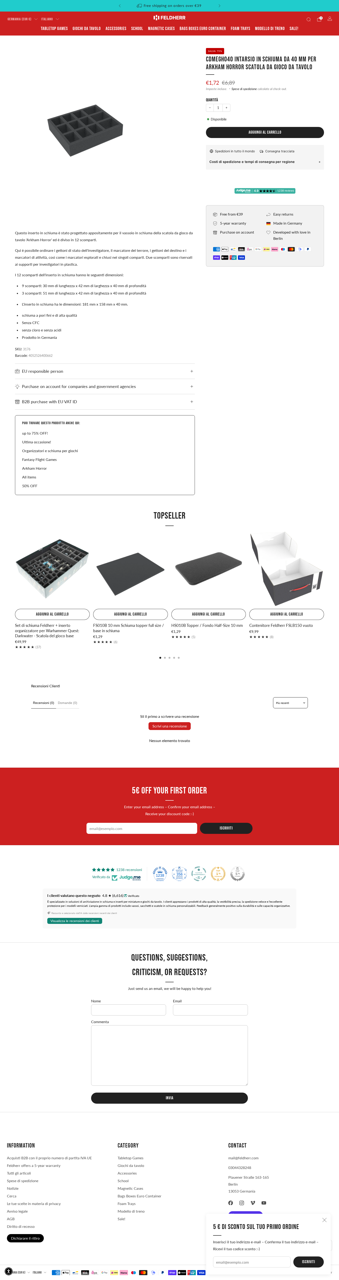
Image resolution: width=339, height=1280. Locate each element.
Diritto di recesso (21, 1226)
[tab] (160, 658)
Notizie (12, 1188)
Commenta (100, 1021)
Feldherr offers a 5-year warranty (33, 1165)
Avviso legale (17, 1211)
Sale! (294, 28)
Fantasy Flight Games (39, 459)
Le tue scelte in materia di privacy (34, 1203)
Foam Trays (240, 28)
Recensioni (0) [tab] (43, 703)
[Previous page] (15, 569)
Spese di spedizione (244, 89)
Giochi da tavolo (87, 28)
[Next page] (324, 569)
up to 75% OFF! (35, 433)
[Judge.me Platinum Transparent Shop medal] (198, 873)
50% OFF (29, 486)
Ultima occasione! (36, 442)
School (137, 28)
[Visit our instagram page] (241, 1202)
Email (177, 1001)
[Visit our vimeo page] (252, 1202)
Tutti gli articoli (19, 1173)
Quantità (212, 100)
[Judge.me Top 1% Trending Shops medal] (218, 873)
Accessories (116, 28)
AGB (11, 1219)
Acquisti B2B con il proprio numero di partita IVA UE (49, 1158)
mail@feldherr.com (243, 1158)
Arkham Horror (34, 468)
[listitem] (169, 6)
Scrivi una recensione (169, 726)
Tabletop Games (54, 28)
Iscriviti (308, 1261)
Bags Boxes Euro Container (203, 28)
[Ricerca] (308, 19)
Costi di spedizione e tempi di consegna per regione (252, 162)
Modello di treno (270, 28)
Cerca (11, 1196)
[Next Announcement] (220, 6)
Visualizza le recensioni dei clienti (75, 921)
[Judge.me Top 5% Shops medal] (237, 873)
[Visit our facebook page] (230, 1202)
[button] (9, 1271)
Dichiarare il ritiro (25, 1238)
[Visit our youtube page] (263, 1202)
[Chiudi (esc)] (324, 1220)
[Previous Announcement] (120, 6)
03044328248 (239, 1167)
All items (29, 477)
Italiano (47, 19)
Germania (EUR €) (19, 19)
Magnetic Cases (161, 28)
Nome (96, 1001)
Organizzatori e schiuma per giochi (50, 450)
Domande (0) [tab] (67, 703)
